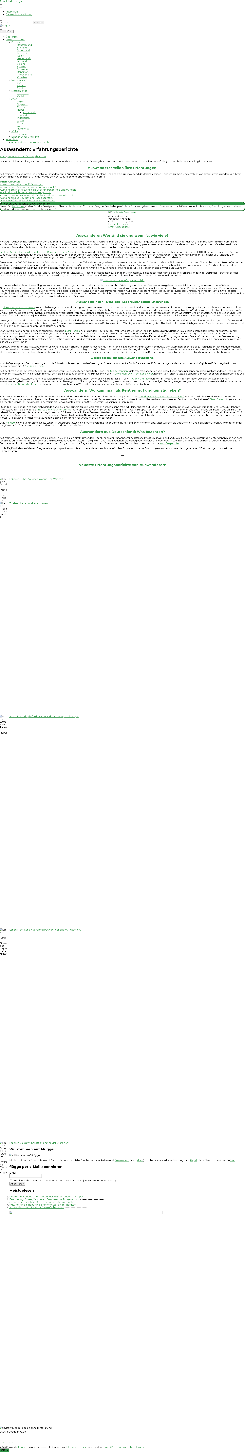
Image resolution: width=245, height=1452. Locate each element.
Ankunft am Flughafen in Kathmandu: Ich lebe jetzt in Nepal (44, 716)
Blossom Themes (76, 1447)
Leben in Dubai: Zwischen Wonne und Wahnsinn (37, 479)
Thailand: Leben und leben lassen (28, 503)
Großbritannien (119, 371)
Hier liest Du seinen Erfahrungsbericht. (119, 225)
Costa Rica (22, 93)
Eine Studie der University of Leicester (21, 384)
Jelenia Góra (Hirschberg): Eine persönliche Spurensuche (41, 1202)
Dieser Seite (216, 399)
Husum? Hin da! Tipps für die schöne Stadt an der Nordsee (42, 1204)
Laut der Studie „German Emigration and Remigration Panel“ (35, 252)
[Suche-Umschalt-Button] (1, 20)
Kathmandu (29, 112)
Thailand (22, 115)
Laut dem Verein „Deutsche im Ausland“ (161, 396)
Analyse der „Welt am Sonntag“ (55, 409)
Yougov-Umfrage (140, 378)
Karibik (21, 96)
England (22, 47)
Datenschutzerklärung (19, 14)
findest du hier (35, 366)
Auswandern (122, 1160)
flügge (22, 1447)
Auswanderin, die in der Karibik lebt (133, 373)
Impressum (12, 11)
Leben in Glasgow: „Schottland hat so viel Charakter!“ (39, 1143)
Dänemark (23, 72)
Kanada (21, 85)
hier (232, 1160)
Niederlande (24, 58)
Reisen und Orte (15, 39)
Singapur (22, 104)
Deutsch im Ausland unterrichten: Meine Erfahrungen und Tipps (46, 1196)
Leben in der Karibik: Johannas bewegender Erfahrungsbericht (45, 929)
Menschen (12, 139)
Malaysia (21, 107)
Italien (20, 55)
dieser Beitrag (72, 331)
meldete (11, 422)
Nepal (20, 109)
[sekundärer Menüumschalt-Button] (1, 4)
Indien (20, 101)
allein (140, 1160)
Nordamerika (18, 80)
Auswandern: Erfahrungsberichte (30, 142)
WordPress (111, 1447)
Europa (15, 42)
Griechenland (25, 74)
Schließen (6, 31)
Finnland (22, 53)
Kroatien (22, 77)
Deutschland (24, 45)
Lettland (22, 61)
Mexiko (21, 88)
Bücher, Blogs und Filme (25, 136)
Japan (20, 120)
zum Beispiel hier (169, 443)
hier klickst (18, 206)
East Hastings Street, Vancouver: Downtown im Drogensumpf (44, 1199)
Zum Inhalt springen (12, 1)
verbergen (14, 181)
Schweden (23, 69)
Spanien (21, 66)
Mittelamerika (19, 91)
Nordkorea (23, 128)
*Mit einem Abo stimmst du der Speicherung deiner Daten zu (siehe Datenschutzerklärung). (65, 1180)
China (20, 123)
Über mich (12, 37)
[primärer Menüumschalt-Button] (1, 29)
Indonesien (23, 118)
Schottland (23, 50)
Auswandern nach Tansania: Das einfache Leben (36, 1207)
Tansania (22, 134)
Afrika (14, 131)
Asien (14, 99)
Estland (21, 64)
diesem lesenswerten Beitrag (19, 307)
